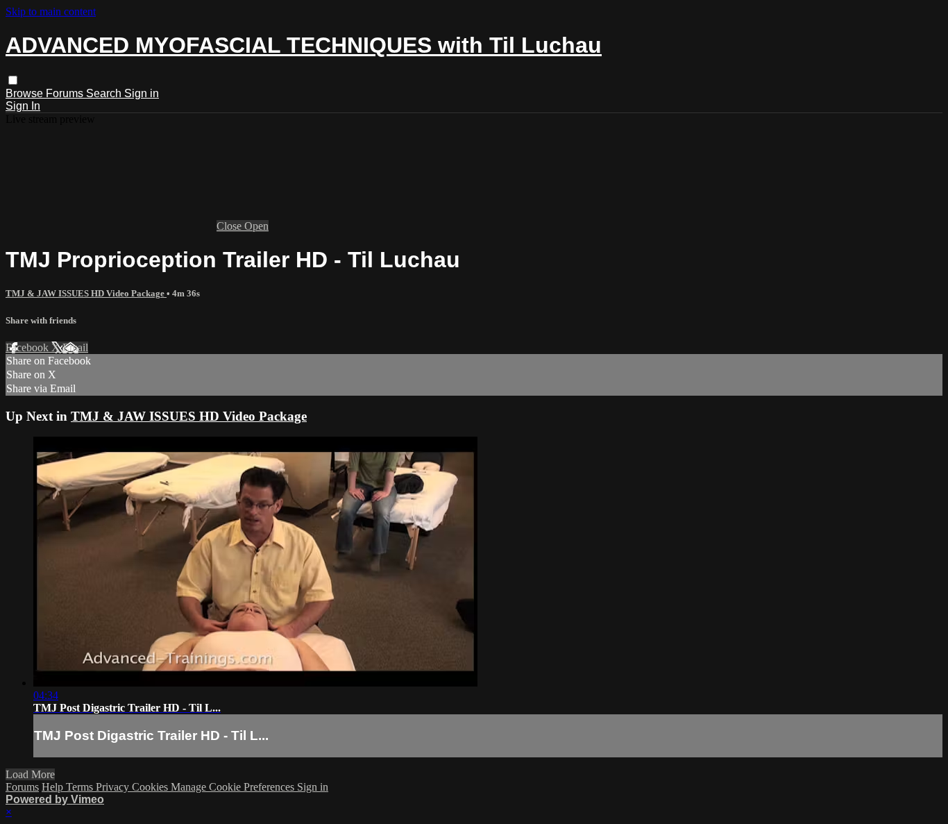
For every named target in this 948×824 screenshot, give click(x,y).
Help (54, 787)
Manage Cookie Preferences (234, 787)
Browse (26, 93)
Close (230, 226)
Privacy (114, 787)
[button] (12, 80)
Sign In (23, 106)
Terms (81, 787)
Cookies (151, 787)
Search (105, 93)
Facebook (28, 347)
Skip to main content (51, 11)
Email (75, 347)
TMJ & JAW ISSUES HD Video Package (86, 293)
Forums (66, 93)
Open (256, 226)
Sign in (141, 93)
